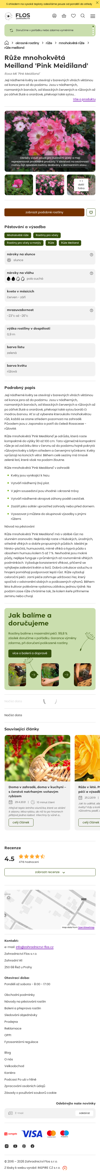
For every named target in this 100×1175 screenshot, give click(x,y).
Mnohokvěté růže (18, 235)
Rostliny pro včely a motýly (24, 243)
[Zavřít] (97, 2)
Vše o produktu (84, 99)
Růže (51, 243)
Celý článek (21, 822)
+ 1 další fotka (81, 185)
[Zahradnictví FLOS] (17, 16)
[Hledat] (83, 16)
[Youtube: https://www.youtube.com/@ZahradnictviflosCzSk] (15, 1146)
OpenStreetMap (86, 927)
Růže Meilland (70, 243)
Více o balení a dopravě (29, 653)
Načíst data (30, 702)
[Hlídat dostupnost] (91, 212)
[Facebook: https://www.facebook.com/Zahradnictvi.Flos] (32, 1146)
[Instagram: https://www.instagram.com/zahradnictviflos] (6, 1146)
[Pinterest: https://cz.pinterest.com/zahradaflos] (24, 1146)
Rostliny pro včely (47, 235)
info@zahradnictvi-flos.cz (34, 947)
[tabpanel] (50, 30)
